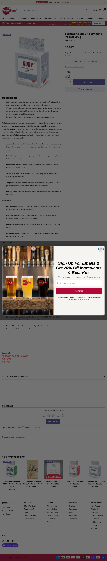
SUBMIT (79, 291)
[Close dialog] (101, 249)
